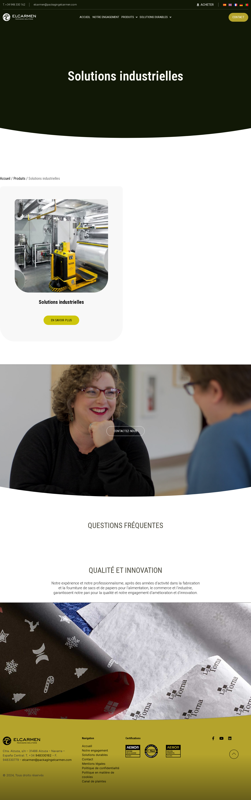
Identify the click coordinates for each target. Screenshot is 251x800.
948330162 (43, 755)
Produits (19, 178)
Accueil (5, 178)
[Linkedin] (230, 738)
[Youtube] (221, 738)
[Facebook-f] (213, 738)
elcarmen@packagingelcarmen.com (47, 760)
